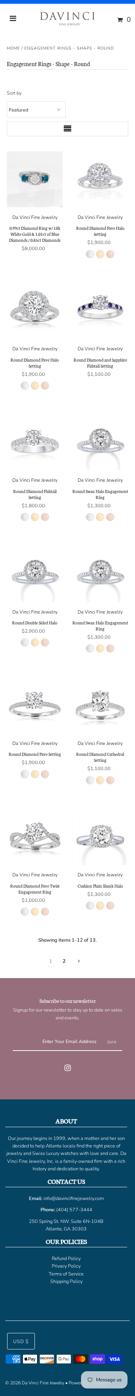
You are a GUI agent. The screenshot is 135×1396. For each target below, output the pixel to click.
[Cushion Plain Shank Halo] (100, 837)
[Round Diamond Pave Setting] (35, 705)
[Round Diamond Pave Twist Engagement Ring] (35, 837)
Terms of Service (66, 1274)
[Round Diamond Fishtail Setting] (35, 442)
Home (13, 48)
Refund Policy (66, 1258)
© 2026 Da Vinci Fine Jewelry (34, 1383)
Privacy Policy (66, 1266)
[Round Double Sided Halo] (35, 574)
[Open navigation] (13, 19)
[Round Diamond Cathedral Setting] (100, 705)
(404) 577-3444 (74, 1209)
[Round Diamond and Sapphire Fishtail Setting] (100, 311)
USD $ (21, 1341)
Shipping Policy (66, 1281)
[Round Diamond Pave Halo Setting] (100, 179)
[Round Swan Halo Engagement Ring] (100, 442)
